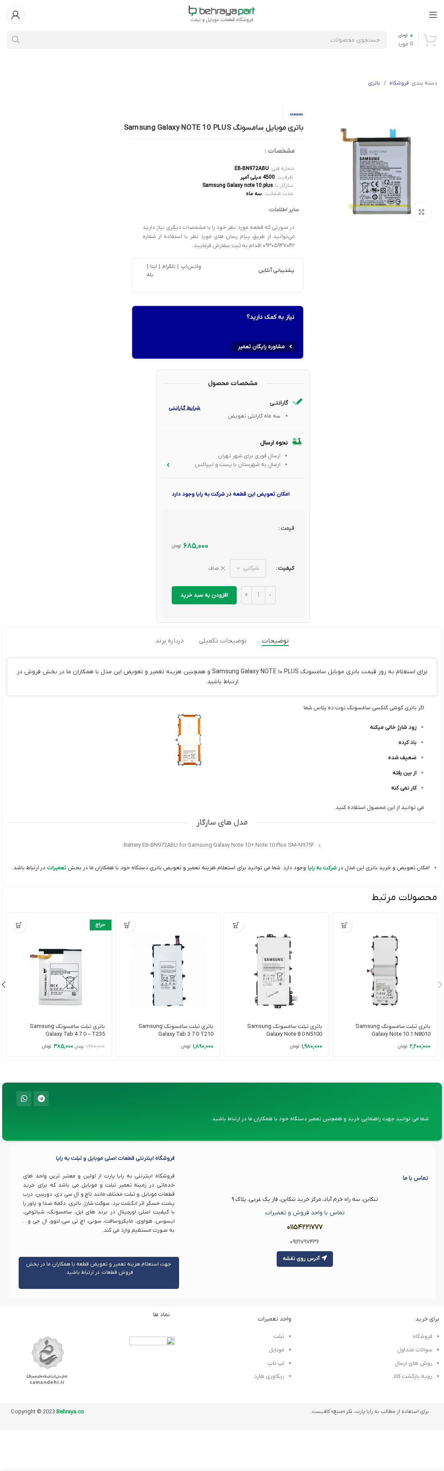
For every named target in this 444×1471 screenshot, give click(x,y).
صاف (213, 568)
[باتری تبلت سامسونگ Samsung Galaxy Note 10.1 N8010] (385, 965)
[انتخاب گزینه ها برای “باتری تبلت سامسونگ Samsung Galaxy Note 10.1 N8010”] (345, 925)
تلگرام (168, 266)
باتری (374, 83)
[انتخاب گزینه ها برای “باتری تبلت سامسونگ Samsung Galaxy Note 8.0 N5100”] (236, 925)
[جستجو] (16, 40)
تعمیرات (56, 867)
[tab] (275, 640)
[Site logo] (222, 14)
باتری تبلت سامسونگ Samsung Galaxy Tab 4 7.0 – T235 (67, 1030)
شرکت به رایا (322, 867)
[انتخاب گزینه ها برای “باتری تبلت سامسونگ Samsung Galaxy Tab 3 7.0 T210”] (127, 925)
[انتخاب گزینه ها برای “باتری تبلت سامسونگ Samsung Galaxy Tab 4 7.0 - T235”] (18, 925)
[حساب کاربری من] (15, 14)
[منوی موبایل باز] (433, 14)
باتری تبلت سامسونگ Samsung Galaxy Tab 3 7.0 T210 (175, 1030)
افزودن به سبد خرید (204, 595)
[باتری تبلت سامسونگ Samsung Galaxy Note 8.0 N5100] (276, 965)
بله (150, 274)
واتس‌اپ (190, 266)
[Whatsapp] (23, 1098)
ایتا (153, 266)
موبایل (276, 1350)
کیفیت (286, 568)
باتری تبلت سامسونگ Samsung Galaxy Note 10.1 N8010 (393, 1030)
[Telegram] (41, 1098)
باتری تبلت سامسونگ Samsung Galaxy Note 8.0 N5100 (284, 1030)
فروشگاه (399, 83)
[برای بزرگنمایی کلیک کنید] (421, 212)
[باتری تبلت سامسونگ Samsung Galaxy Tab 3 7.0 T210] (168, 965)
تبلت (279, 1336)
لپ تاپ (275, 1363)
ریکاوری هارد (269, 1376)
